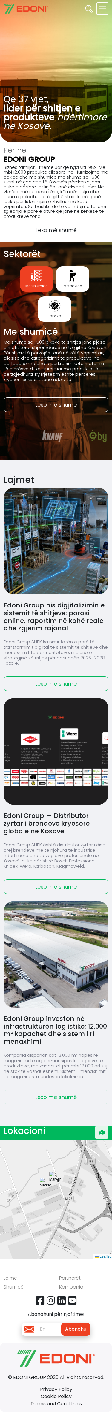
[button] (55, 1186)
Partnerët (70, 1278)
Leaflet (105, 1256)
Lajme (10, 1278)
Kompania (71, 1287)
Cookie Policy (56, 1396)
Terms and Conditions (56, 1403)
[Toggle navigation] (102, 8)
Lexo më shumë (56, 230)
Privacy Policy (56, 1389)
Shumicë (14, 1287)
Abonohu (75, 1329)
